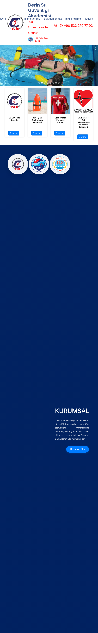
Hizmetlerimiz (32, 18)
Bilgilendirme (73, 18)
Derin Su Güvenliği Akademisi (39, 10)
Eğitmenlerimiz (53, 18)
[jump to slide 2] (42, 83)
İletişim (88, 18)
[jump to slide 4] (47, 83)
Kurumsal (14, 18)
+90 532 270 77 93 (78, 26)
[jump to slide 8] (59, 83)
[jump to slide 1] (39, 83)
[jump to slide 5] (50, 83)
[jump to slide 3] (45, 83)
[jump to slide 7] (56, 83)
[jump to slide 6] (53, 83)
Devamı (13, 133)
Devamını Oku (77, 449)
